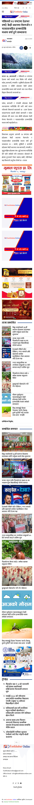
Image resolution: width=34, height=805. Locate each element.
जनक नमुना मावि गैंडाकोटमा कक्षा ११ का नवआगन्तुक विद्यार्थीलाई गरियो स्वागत (20, 342)
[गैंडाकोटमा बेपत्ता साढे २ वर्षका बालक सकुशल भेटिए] (6, 377)
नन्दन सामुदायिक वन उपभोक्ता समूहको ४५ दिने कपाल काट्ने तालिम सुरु (21, 365)
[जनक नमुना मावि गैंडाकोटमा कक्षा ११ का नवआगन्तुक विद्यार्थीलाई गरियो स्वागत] (6, 342)
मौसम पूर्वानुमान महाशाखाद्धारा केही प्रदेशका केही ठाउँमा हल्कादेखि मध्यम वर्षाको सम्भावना (20, 399)
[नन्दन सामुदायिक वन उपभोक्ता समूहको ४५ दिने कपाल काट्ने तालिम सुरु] (6, 366)
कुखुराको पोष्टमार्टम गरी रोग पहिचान (20, 385)
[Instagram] (26, 8)
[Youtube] (21, 783)
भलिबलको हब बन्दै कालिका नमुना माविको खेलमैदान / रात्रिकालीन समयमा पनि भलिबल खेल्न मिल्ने (18, 712)
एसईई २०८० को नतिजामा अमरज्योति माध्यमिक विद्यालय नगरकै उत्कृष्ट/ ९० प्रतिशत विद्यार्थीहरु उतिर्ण (17, 700)
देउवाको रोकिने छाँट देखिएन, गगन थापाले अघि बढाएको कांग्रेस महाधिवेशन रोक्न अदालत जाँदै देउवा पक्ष (21, 354)
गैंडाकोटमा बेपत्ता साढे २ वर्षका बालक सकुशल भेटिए (20, 376)
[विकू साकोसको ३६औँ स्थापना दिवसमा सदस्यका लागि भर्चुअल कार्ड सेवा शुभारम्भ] (6, 331)
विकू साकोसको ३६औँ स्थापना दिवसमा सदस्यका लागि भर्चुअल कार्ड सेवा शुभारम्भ (21, 331)
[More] (30, 48)
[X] (30, 8)
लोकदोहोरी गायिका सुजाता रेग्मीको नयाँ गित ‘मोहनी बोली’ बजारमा (17, 734)
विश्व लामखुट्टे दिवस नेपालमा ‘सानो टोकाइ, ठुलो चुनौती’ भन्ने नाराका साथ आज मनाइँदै (20, 411)
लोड (16, 742)
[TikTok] (16, 783)
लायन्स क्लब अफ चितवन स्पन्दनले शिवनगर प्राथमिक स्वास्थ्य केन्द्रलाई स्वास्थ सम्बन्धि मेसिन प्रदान (18, 724)
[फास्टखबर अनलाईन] (4, 40)
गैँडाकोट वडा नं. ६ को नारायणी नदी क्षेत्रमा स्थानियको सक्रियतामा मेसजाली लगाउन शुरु (17, 688)
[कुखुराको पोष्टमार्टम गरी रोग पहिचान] (6, 388)
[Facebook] (23, 8)
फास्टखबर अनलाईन (9, 40)
